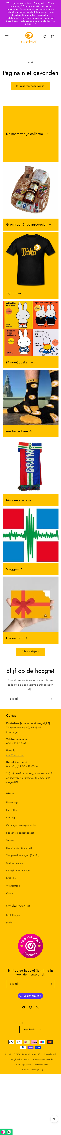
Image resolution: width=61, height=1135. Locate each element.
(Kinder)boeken (18, 362)
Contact (10, 893)
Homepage (12, 802)
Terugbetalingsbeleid (19, 1059)
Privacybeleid (50, 1054)
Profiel (9, 922)
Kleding (10, 817)
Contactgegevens (24, 1064)
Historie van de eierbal (19, 848)
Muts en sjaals (16, 500)
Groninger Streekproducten (26, 224)
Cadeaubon (14, 638)
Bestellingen (13, 915)
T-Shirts (11, 293)
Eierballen (12, 810)
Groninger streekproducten (21, 825)
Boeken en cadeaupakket (20, 833)
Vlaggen (12, 569)
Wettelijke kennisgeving (32, 1069)
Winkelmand (13, 885)
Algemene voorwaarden (43, 1059)
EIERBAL (17, 1054)
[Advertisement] (30, 1104)
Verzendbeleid (41, 1064)
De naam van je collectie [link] (25, 134)
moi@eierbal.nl (15, 755)
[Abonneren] (51, 699)
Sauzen (10, 840)
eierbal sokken (17, 431)
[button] (7, 36)
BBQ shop (11, 878)
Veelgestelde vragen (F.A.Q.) (22, 855)
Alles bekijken (30, 651)
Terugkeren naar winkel (30, 86)
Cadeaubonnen (14, 863)
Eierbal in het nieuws (18, 870)
